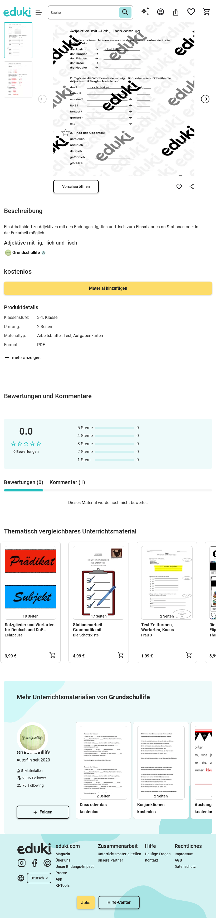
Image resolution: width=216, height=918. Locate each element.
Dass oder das (93, 804)
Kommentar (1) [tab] (67, 482)
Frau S (146, 635)
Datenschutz (185, 866)
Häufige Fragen (158, 854)
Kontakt (151, 860)
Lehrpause (14, 635)
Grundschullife (26, 252)
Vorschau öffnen (76, 186)
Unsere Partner (110, 860)
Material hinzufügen (108, 288)
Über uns (63, 860)
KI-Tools (63, 885)
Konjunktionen (151, 804)
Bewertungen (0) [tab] (23, 482)
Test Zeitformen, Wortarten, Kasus (157, 627)
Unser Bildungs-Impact (75, 866)
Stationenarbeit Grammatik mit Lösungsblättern (88, 627)
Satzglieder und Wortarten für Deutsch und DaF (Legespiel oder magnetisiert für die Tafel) (30, 627)
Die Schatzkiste (86, 635)
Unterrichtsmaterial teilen (119, 854)
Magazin (63, 854)
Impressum (184, 854)
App (59, 879)
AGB (178, 860)
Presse (61, 873)
